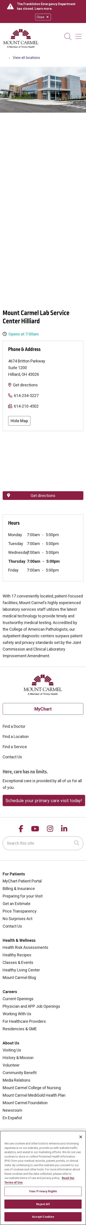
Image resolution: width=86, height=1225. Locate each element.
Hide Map (19, 420)
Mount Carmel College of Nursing (32, 1087)
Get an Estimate (16, 903)
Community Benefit (20, 1072)
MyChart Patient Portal (22, 881)
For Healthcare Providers (24, 1021)
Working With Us (17, 1013)
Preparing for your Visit (23, 896)
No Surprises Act (17, 918)
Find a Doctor (14, 726)
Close (40, 17)
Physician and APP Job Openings (31, 1006)
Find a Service (15, 746)
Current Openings (18, 998)
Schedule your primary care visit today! (44, 800)
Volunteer (11, 1065)
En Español (12, 1117)
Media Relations (16, 1080)
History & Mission (18, 1057)
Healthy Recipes (17, 955)
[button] (79, 35)
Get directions (25, 385)
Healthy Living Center (21, 970)
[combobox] (43, 843)
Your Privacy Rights (43, 1191)
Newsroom (12, 1110)
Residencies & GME (20, 1029)
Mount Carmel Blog (19, 977)
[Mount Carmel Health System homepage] (21, 47)
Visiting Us (12, 1050)
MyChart (43, 709)
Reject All (43, 1204)
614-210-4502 (26, 406)
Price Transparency (20, 911)
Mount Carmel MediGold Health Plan (34, 1095)
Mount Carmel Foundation (25, 1102)
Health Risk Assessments (25, 947)
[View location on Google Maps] (43, 461)
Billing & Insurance (19, 888)
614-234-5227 (26, 395)
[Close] (81, 1137)
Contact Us (12, 757)
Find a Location (16, 736)
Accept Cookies (43, 1216)
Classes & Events (18, 962)
